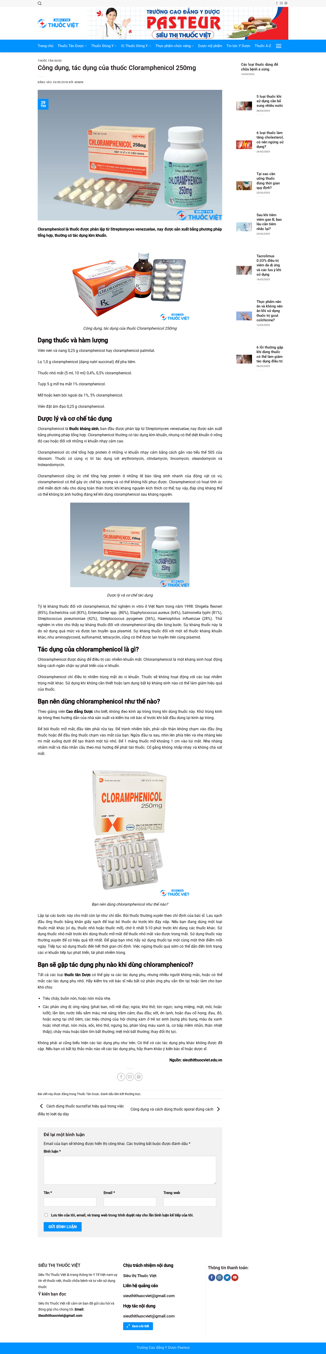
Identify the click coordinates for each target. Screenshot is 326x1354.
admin (79, 82)
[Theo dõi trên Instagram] (219, 1277)
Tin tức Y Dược (238, 46)
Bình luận (52, 1152)
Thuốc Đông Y (102, 46)
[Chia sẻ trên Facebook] (121, 1077)
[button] (40, 3)
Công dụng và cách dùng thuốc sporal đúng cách (172, 1109)
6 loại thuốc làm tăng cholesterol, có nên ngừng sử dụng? (270, 140)
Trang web (171, 1193)
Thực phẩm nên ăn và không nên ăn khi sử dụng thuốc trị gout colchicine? (270, 311)
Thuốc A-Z (263, 46)
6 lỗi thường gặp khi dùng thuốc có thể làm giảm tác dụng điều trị (270, 354)
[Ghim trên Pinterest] (138, 1077)
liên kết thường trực (127, 1094)
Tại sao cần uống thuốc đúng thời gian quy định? (268, 181)
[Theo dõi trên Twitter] (227, 1277)
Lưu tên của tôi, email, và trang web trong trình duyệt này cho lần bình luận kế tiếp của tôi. (122, 1215)
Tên (48, 1193)
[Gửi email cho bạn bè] (130, 1077)
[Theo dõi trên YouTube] (234, 1277)
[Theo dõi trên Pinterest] (285, 3)
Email (109, 1193)
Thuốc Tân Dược (71, 46)
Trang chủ (45, 46)
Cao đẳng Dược (79, 711)
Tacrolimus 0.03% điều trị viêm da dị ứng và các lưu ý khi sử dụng (269, 265)
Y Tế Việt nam (103, 1275)
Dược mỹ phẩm (210, 46)
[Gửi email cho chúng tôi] (281, 3)
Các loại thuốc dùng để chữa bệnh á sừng (259, 66)
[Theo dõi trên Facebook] (276, 3)
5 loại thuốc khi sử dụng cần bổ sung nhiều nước (270, 101)
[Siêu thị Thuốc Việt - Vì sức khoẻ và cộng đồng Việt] (59, 23)
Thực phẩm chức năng (173, 46)
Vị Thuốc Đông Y (134, 46)
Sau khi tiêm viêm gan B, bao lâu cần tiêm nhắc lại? (269, 222)
